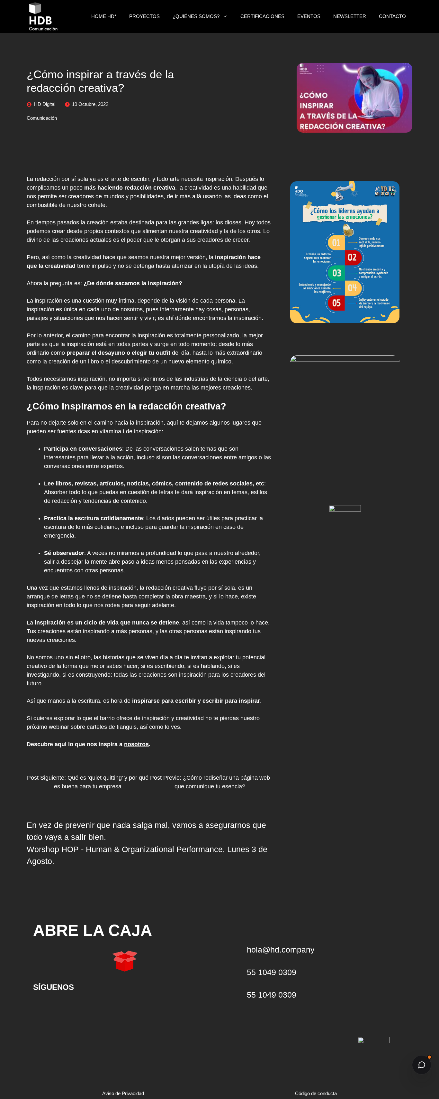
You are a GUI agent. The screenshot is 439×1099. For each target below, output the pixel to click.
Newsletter (349, 16)
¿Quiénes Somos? (196, 16)
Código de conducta (316, 1093)
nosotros (136, 744)
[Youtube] (42, 1007)
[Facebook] (105, 1007)
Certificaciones (262, 16)
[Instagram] (84, 1007)
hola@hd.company (281, 949)
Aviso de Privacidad (123, 1093)
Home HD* (103, 16)
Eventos (308, 16)
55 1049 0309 (271, 994)
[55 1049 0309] (237, 995)
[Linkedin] (63, 1007)
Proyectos (144, 16)
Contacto (392, 16)
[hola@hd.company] (237, 949)
